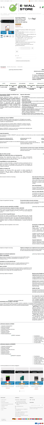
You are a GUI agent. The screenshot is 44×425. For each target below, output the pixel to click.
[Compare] (7, 384)
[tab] (20, 67)
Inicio (2, 409)
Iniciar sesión (3, 399)
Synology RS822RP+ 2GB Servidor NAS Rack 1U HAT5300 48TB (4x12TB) (36, 386)
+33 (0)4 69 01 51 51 (19, 406)
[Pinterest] (18, 55)
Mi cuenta (3, 401)
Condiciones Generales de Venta (7, 404)
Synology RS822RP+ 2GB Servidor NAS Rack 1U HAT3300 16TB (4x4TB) (22, 386)
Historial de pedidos (5, 402)
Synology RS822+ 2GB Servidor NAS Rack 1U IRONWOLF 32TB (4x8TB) (7, 386)
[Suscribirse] (42, 405)
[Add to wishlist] (32, 48)
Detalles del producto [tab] (11, 66)
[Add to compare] (17, 51)
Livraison (3, 406)
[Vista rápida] (9, 384)
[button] (2, 379)
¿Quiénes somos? (4, 405)
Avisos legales (4, 408)
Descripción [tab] (3, 66)
